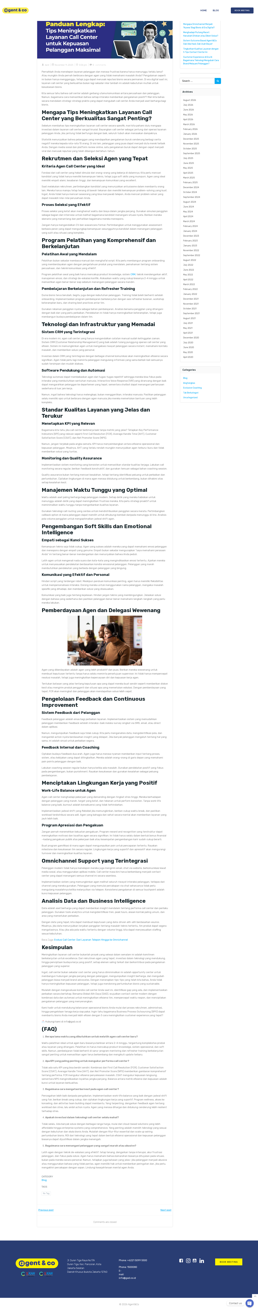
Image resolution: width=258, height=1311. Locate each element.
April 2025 (188, 173)
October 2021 (189, 308)
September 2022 (191, 255)
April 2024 (188, 216)
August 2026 (189, 100)
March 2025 (189, 177)
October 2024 (190, 192)
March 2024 (189, 221)
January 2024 (190, 231)
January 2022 (190, 294)
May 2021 (187, 328)
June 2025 (188, 163)
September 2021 (191, 313)
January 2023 (190, 245)
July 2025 (188, 158)
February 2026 (190, 129)
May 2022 (188, 274)
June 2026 (188, 110)
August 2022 (189, 260)
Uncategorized (190, 397)
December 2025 (191, 139)
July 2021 (188, 323)
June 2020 (188, 347)
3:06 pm (83, 65)
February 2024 (190, 226)
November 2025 (191, 143)
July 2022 (188, 265)
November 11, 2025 (64, 65)
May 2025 (188, 168)
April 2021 (188, 333)
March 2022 (189, 284)
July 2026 (188, 105)
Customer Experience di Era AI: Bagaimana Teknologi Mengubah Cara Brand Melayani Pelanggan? (201, 60)
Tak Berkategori (190, 393)
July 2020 (188, 342)
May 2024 (188, 211)
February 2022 (190, 289)
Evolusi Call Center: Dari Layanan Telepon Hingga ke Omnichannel (91, 939)
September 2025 (191, 153)
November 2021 (191, 304)
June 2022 (188, 270)
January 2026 (190, 134)
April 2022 (188, 279)
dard (47, 65)
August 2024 (189, 202)
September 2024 (191, 197)
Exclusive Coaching (192, 388)
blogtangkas (189, 383)
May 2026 (188, 114)
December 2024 (191, 187)
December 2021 (191, 299)
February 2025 (190, 182)
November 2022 (191, 250)
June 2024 (188, 206)
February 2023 (190, 240)
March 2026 (189, 124)
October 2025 (190, 148)
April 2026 (188, 119)
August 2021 (189, 318)
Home (203, 10)
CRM (132, 274)
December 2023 (191, 236)
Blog (216, 10)
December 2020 (191, 337)
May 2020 (188, 352)
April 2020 (188, 357)
